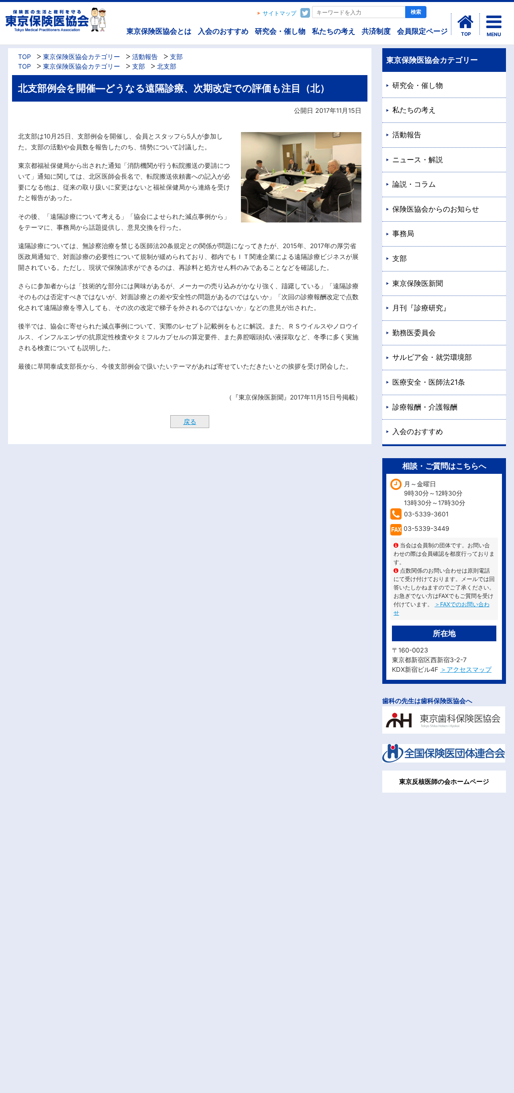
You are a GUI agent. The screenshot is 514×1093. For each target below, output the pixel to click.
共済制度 (376, 31)
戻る (190, 422)
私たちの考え (333, 31)
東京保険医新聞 (417, 283)
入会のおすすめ (223, 31)
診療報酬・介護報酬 (424, 407)
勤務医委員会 (414, 332)
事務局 (403, 233)
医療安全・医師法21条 (428, 382)
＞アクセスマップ (466, 669)
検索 (416, 12)
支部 (176, 57)
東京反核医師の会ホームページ (444, 781)
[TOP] (465, 22)
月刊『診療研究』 (421, 308)
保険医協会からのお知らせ (435, 209)
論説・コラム (414, 184)
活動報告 (145, 57)
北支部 (166, 66)
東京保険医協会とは (159, 31)
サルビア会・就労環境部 (432, 357)
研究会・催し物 (280, 31)
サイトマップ (279, 13)
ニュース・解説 (417, 159)
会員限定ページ (422, 31)
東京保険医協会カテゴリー (81, 57)
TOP (24, 57)
